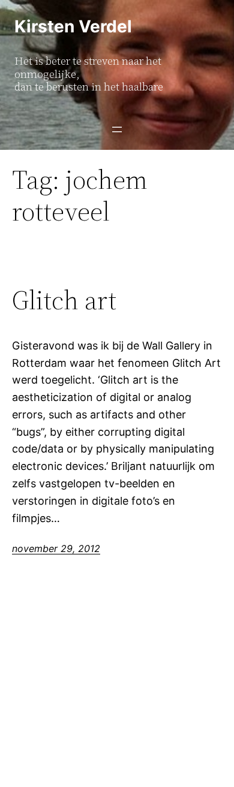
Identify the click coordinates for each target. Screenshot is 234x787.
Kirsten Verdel (73, 26)
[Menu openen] (117, 129)
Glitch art (64, 300)
